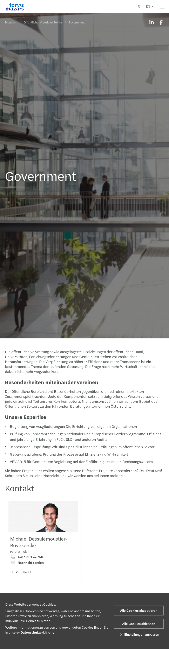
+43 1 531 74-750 (30, 557)
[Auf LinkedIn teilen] (151, 22)
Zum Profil (23, 572)
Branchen (11, 22)
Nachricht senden (30, 562)
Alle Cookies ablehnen (138, 623)
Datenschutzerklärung (37, 632)
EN (148, 6)
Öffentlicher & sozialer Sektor (43, 22)
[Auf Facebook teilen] (161, 22)
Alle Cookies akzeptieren (138, 610)
